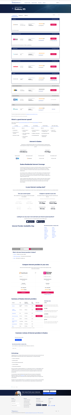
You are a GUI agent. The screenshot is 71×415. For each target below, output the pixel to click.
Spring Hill (53, 234)
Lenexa (53, 227)
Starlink (13, 318)
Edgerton (45, 234)
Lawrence (45, 228)
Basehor (53, 230)
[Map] (27, 238)
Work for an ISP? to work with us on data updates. (19, 116)
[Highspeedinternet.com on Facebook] (48, 405)
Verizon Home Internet (17, 256)
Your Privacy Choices (41, 412)
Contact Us (49, 402)
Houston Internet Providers (27, 402)
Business (44, 2)
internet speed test (35, 122)
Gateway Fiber (14, 313)
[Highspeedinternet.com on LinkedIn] (54, 405)
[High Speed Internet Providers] (16, 2)
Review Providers (34, 2)
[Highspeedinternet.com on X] (50, 405)
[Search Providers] (19, 403)
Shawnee (53, 228)
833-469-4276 (54, 40)
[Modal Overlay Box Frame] (35, 393)
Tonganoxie (46, 231)
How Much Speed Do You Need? (39, 401)
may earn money (14, 0)
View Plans (52, 24)
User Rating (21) (41, 100)
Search (57, 2)
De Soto (45, 227)
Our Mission (49, 401)
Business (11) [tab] (21, 15)
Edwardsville (54, 231)
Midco (14, 258)
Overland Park (54, 235)
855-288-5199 (54, 80)
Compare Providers (27, 2)
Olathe (45, 238)
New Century (46, 235)
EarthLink (15, 254)
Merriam (53, 237)
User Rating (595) (41, 40)
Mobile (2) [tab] (26, 15)
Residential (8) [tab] (14, 15)
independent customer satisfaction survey (31, 114)
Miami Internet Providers (26, 405)
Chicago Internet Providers (27, 401)
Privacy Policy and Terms (34, 412)
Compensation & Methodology (28, 412)
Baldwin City (46, 230)
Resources (39, 2)
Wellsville (45, 237)
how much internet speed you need (24, 122)
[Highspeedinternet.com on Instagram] (51, 405)
